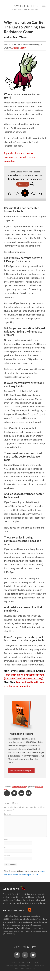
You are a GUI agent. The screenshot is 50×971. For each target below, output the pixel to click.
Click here (29, 903)
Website (7, 855)
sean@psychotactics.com (21, 962)
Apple (15, 47)
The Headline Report (15, 910)
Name (6, 840)
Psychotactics (25, 6)
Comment (8, 814)
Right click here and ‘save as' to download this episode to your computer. (20, 157)
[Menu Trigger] (43, 6)
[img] (32, 184)
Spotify (23, 47)
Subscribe (23, 184)
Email (6, 847)
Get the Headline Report (21, 770)
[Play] (26, 193)
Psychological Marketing (19, 787)
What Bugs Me (11, 888)
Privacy (35, 962)
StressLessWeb (30, 968)
